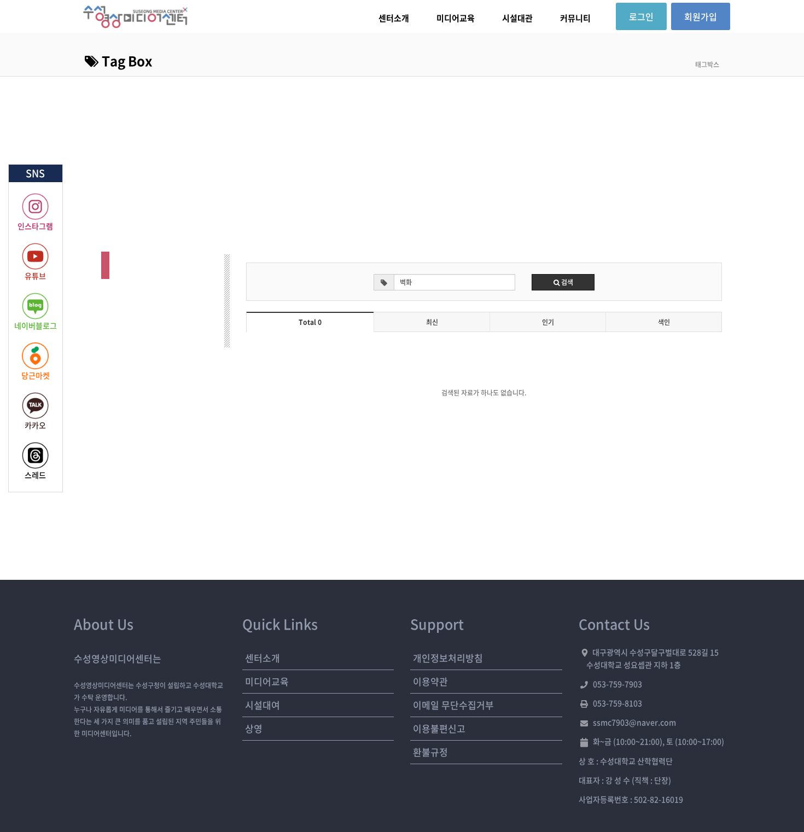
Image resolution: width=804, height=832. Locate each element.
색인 (664, 322)
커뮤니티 (575, 18)
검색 (566, 282)
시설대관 (517, 18)
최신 (432, 322)
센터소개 (393, 18)
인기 (548, 322)
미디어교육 (455, 18)
